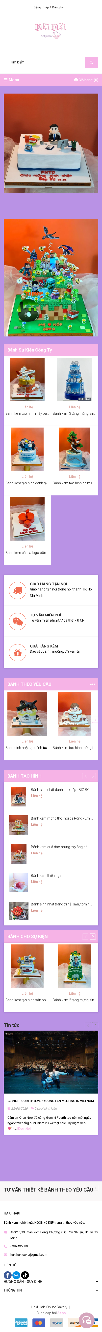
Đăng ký (58, 7)
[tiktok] (25, 1275)
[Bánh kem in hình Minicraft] (51, 278)
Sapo (61, 1313)
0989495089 (19, 1246)
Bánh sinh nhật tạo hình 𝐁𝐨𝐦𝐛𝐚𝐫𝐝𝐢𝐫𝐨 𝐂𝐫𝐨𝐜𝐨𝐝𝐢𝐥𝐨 (40, 748)
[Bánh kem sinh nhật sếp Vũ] (51, 143)
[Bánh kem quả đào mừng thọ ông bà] (18, 854)
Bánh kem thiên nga (46, 876)
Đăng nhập (41, 7)
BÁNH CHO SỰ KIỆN (27, 936)
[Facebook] (8, 1275)
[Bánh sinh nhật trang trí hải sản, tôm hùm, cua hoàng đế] (18, 911)
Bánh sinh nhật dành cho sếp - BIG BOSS (62, 790)
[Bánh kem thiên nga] (18, 882)
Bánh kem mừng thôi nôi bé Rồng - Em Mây (64, 818)
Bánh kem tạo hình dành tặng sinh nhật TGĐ (39, 483)
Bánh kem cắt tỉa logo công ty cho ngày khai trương (45, 553)
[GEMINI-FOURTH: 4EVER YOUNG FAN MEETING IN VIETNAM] (51, 1062)
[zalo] (16, 1275)
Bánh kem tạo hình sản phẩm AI (30, 1000)
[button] (95, 720)
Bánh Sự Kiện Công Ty (29, 350)
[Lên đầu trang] (86, 1320)
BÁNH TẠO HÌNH (24, 776)
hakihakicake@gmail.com (28, 1254)
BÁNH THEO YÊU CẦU (29, 684)
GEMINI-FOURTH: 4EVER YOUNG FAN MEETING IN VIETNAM (50, 1101)
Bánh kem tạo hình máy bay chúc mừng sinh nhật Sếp (47, 413)
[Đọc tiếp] (24, 1128)
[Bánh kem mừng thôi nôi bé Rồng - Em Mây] (18, 825)
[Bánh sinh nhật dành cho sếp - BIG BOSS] (18, 796)
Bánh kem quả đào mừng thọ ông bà (59, 847)
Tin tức (12, 1025)
